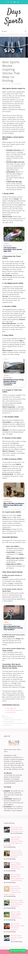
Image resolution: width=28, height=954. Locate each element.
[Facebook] (8, 2)
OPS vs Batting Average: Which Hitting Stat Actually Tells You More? (13, 627)
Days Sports (14, 16)
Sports (5, 716)
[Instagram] (11, 2)
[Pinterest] (14, 2)
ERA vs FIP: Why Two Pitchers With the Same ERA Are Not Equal (14, 505)
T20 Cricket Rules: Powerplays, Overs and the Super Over (13, 249)
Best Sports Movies (8, 718)
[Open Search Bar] (25, 31)
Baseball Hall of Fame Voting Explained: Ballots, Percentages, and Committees (13, 382)
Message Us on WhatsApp (19, 950)
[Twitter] (17, 2)
